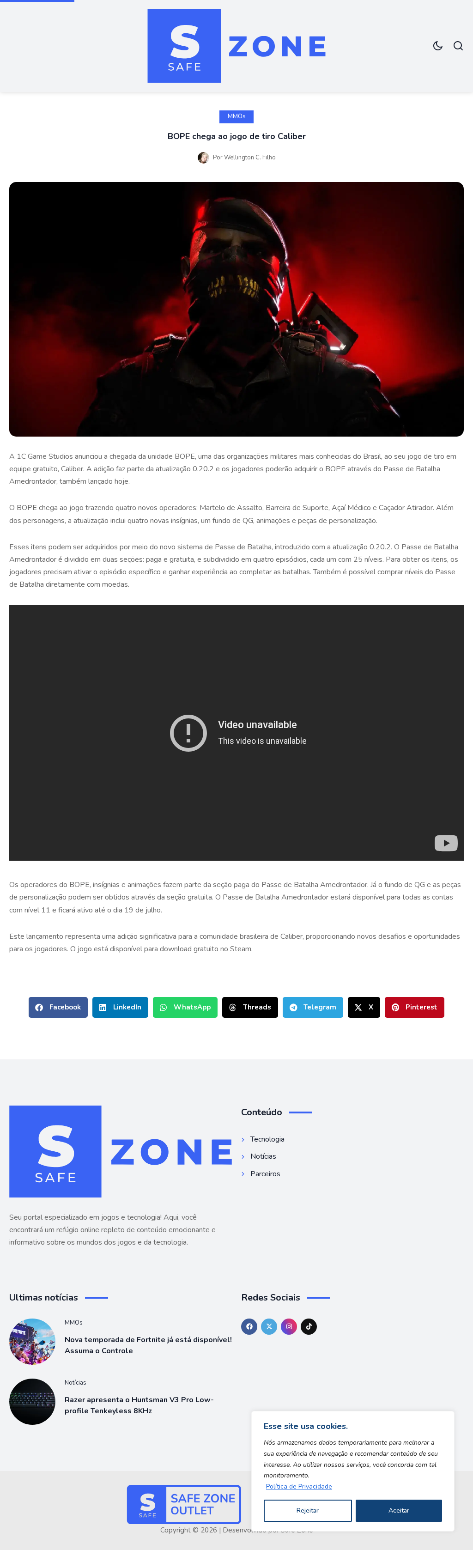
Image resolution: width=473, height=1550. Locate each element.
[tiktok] (309, 1327)
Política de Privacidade (299, 1486)
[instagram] (289, 1327)
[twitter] (269, 1327)
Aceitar (398, 1510)
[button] (58, 1007)
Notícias (75, 1383)
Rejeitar (308, 1510)
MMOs (237, 116)
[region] (353, 1471)
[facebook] (249, 1327)
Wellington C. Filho (250, 157)
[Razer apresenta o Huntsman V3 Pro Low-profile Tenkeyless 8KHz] (32, 1402)
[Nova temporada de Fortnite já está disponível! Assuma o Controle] (32, 1342)
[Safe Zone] (236, 46)
